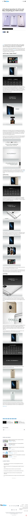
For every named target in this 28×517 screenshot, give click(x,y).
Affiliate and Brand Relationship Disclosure (23, 509)
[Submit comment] (24, 430)
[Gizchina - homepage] (6, 1)
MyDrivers (4, 406)
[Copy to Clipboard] (7, 32)
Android (23, 170)
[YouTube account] (18, 505)
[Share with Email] (6, 32)
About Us (23, 504)
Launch (13, 418)
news (6, 418)
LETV (10, 418)
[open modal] (25, 1)
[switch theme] (23, 1)
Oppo (9, 449)
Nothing (10, 441)
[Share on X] (4, 32)
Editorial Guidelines (25, 507)
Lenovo (10, 445)
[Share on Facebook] (3, 32)
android (4, 418)
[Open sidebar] (2, 1)
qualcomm (10, 456)
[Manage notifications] (26, 515)
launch (14, 49)
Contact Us (26, 504)
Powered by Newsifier (14, 515)
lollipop (15, 418)
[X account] (9, 505)
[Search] (22, 1)
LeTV (3, 44)
